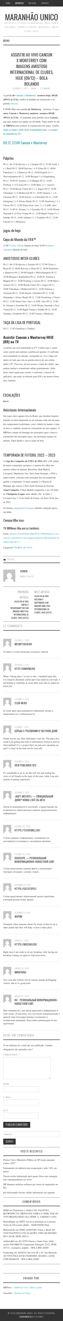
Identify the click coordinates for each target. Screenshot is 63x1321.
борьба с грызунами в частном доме (36, 731)
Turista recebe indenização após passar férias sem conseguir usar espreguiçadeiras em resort (30, 1178)
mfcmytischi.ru (23, 644)
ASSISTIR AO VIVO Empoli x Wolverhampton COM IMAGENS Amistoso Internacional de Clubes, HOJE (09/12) (19, 609)
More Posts (27, 576)
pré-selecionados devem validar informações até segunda (29, 1192)
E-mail (7, 1097)
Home (8, 3)
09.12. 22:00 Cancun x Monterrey (25, 142)
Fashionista (26, 1316)
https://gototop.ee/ (26, 889)
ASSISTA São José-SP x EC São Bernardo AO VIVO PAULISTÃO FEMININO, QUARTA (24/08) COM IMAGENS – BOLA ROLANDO (30, 1256)
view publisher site (26, 765)
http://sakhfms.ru (25, 669)
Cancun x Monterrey (26, 95)
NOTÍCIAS (32, 3)
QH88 (6, 1210)
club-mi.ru (21, 703)
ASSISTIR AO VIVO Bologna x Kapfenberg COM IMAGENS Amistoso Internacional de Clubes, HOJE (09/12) (43, 604)
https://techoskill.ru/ (27, 830)
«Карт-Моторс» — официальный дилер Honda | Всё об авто (34, 798)
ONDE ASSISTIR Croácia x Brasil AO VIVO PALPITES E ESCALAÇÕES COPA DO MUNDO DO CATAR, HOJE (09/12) (30, 1233)
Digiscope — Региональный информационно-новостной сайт (34, 860)
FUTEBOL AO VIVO (22, 547)
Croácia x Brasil (16, 245)
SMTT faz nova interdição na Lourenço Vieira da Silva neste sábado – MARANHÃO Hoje (29, 1223)
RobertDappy (9, 1221)
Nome (6, 1084)
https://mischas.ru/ (26, 944)
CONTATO (45, 3)
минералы (20, 972)
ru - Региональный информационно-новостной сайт (36, 1002)
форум (18, 916)
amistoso (14, 103)
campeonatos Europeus (23, 507)
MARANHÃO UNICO (31, 17)
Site (5, 1110)
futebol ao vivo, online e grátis (28, 1287)
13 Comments (45, 88)
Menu (6, 41)
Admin (33, 88)
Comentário (11, 1054)
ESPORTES (19, 3)
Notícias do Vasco (22, 1293)
